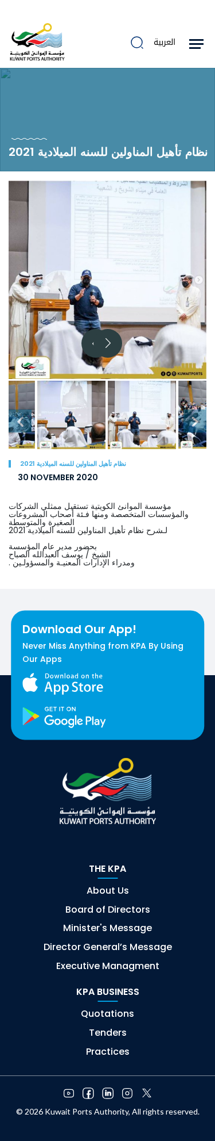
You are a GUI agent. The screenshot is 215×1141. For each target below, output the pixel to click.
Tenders (108, 1032)
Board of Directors (107, 909)
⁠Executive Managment (107, 965)
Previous (20, 420)
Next (107, 343)
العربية (164, 42)
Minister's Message (107, 928)
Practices (108, 1051)
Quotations (107, 1013)
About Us (108, 890)
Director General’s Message (108, 947)
